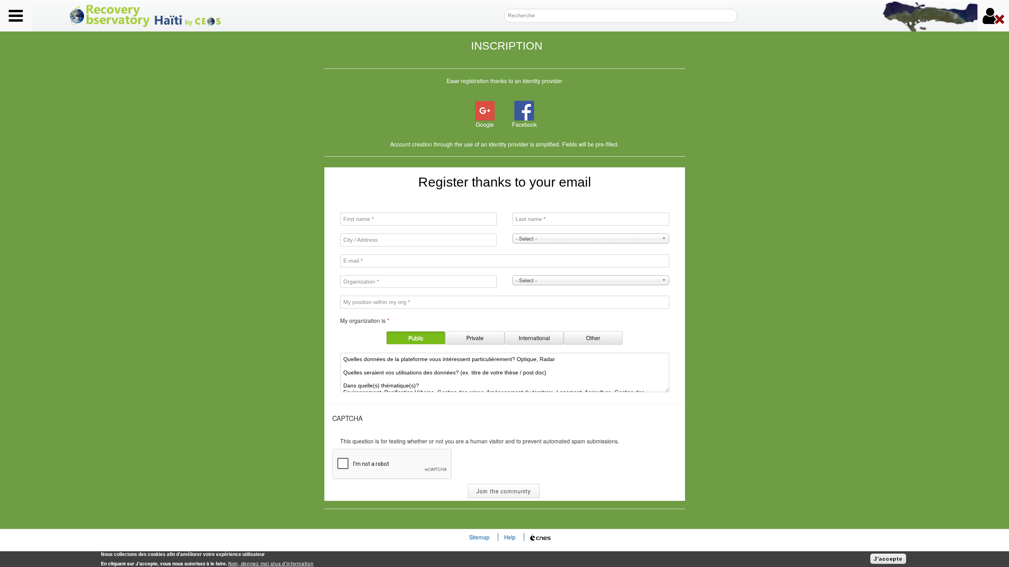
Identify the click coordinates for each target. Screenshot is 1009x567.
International (534, 338)
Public (415, 338)
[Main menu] (16, 16)
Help (510, 537)
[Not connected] (993, 16)
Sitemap (479, 537)
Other (593, 338)
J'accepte (888, 559)
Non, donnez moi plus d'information (270, 563)
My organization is (364, 320)
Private (475, 338)
